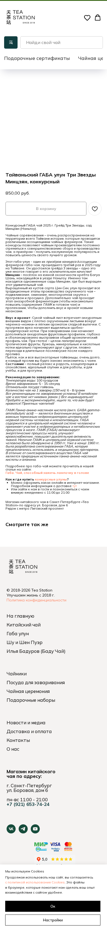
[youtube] (35, 832)
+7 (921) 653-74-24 (28, 804)
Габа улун (18, 633)
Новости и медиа (26, 722)
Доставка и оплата (29, 731)
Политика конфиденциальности (36, 600)
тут (74, 486)
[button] (87, 17)
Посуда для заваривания (36, 682)
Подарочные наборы (31, 700)
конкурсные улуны (51, 479)
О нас (13, 749)
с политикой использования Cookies (35, 882)
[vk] (11, 832)
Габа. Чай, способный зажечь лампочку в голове (47, 473)
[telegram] (23, 832)
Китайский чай (24, 624)
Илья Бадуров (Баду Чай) (36, 651)
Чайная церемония (28, 691)
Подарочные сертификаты (37, 58)
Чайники (17, 673)
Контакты (18, 740)
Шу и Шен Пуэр (25, 642)
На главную (20, 616)
